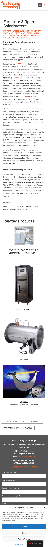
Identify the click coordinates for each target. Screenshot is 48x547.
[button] (45, 508)
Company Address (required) (11, 496)
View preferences (24, 539)
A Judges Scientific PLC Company (24, 467)
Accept (24, 527)
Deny (24, 533)
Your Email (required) (8, 480)
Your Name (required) (9, 472)
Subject (4, 504)
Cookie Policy (19, 544)
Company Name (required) (10, 488)
